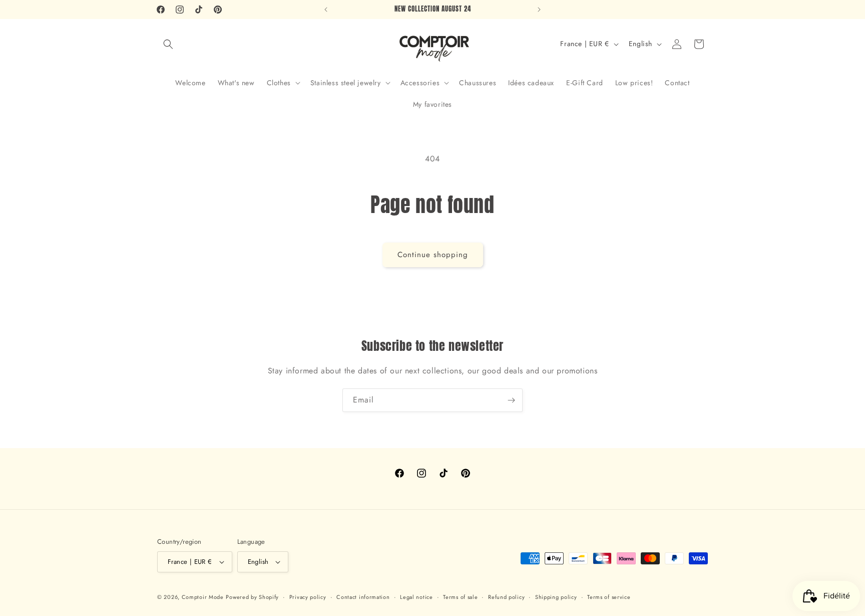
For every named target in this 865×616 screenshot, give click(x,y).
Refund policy (506, 597)
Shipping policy (556, 597)
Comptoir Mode (203, 597)
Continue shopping (432, 254)
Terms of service (608, 597)
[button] (168, 44)
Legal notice (416, 597)
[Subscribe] (511, 400)
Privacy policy (307, 597)
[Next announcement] (539, 9)
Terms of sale (460, 597)
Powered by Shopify (252, 597)
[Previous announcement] (326, 9)
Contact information (362, 597)
